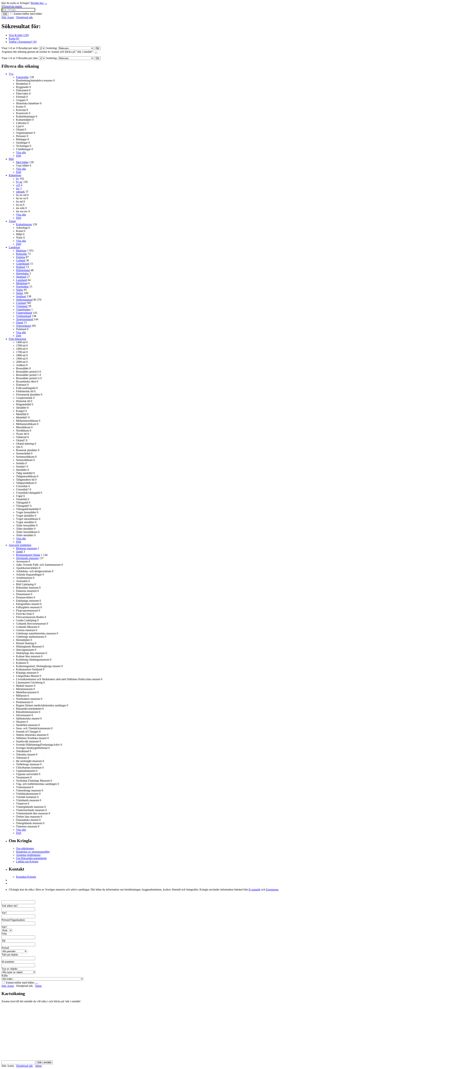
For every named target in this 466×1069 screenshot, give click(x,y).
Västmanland (23, 316)
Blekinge (21, 250)
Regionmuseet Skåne (28, 554)
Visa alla (21, 152)
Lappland (21, 280)
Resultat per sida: (28, 48)
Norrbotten (22, 286)
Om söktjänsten (25, 848)
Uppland (21, 302)
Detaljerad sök (24, 17)
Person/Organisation (13, 919)
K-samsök (254, 889)
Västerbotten (23, 309)
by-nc (19, 181)
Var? (4, 912)
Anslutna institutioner (28, 855)
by (17, 178)
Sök (5, 14)
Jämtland (21, 276)
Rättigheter (15, 175)
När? (4, 926)
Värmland (21, 306)
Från (4, 933)
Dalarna (20, 257)
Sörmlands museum (27, 558)
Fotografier (22, 77)
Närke (19, 289)
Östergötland (23, 325)
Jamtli (19, 551)
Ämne (12, 221)
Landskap (14, 247)
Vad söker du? (9, 905)
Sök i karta (7, 17)
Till (3, 940)
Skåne (19, 293)
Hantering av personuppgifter (33, 851)
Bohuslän (21, 253)
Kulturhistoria (24, 224)
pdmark (20, 191)
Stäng (38, 985)
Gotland (20, 260)
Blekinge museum (26, 548)
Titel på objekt (9, 954)
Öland (19, 322)
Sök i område (44, 1062)
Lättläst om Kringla (27, 861)
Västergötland (24, 312)
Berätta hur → (39, 3)
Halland (20, 266)
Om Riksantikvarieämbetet (31, 858)
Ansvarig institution (20, 545)
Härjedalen (22, 273)
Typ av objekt (9, 968)
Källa (4, 975)
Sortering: (51, 48)
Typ (11, 73)
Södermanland (24, 299)
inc (17, 188)
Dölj (18, 155)
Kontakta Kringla (26, 876)
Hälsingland (23, 270)
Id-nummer (7, 961)
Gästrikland (22, 263)
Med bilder (22, 162)
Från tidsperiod (17, 338)
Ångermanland (24, 319)
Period (5, 947)
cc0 (18, 185)
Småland (21, 296)
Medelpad (21, 283)
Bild (11, 159)
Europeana (272, 889)
